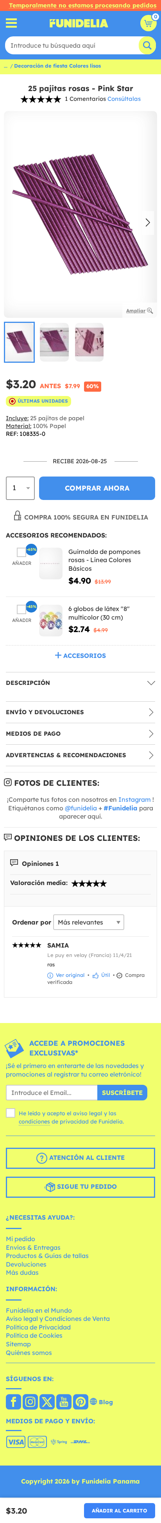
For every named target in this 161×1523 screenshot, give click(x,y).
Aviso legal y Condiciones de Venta (58, 1318)
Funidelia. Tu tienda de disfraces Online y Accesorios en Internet (79, 23)
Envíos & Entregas (33, 1247)
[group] (19, 342)
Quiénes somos (29, 1352)
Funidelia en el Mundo (39, 1310)
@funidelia (81, 808)
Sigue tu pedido (86, 1187)
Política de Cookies (34, 1335)
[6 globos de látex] (51, 620)
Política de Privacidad (38, 1327)
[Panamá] (13, 1402)
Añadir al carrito (119, 1510)
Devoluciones (26, 1264)
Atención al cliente (86, 1158)
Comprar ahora (97, 488)
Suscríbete (122, 1093)
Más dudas (22, 1272)
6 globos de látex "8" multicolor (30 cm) (99, 613)
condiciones (34, 1121)
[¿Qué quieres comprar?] (11, 23)
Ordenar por (31, 922)
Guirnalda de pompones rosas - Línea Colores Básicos (104, 560)
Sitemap (18, 1344)
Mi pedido (20, 1239)
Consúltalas (124, 98)
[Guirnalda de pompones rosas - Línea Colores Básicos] (51, 563)
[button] (148, 223)
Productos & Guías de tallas (47, 1256)
